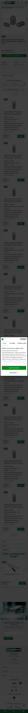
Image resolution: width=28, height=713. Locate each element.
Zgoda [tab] (4, 343)
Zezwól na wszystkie (14, 367)
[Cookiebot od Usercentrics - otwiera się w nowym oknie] (20, 339)
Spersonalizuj (13, 372)
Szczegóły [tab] (12, 343)
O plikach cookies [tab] (21, 343)
